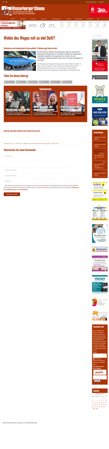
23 (104, 404)
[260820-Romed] (45, 92)
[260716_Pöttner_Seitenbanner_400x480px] (100, 276)
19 (95, 404)
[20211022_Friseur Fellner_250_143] (100, 298)
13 (97, 403)
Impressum (20, 423)
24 (106, 404)
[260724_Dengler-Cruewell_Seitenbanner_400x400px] (100, 205)
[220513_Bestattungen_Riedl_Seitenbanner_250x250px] (100, 256)
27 (97, 406)
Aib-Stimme (32, 143)
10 (106, 401)
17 (106, 403)
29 (101, 406)
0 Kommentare (54, 143)
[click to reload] (100, 372)
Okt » (97, 408)
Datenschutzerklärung (99, 360)
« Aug (93, 408)
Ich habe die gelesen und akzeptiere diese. (99, 361)
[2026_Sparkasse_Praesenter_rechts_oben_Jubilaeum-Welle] (99, 5)
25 (93, 406)
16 (104, 403)
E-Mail (95, 352)
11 (93, 403)
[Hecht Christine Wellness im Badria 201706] (100, 311)
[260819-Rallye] (17, 92)
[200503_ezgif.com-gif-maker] (100, 225)
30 (104, 406)
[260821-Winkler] (72, 92)
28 (99, 406)
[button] (97, 19)
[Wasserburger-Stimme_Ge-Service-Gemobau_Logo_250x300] (100, 182)
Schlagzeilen (47, 143)
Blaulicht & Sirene (39, 143)
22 (101, 404)
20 (97, 404)
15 (101, 403)
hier (96, 350)
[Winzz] (100, 84)
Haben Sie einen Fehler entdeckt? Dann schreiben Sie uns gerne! (22, 131)
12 (95, 403)
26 (95, 406)
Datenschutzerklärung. (44, 187)
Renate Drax (9, 143)
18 (93, 404)
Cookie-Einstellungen (31, 423)
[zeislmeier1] (100, 247)
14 (99, 403)
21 (99, 404)
